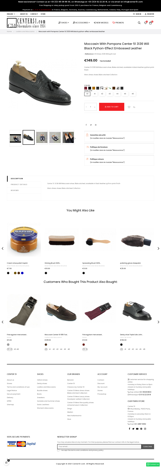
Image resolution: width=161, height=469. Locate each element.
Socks (9, 337)
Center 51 (71, 383)
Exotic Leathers (43, 404)
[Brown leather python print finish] (105, 88)
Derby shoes (42, 383)
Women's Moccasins (45, 408)
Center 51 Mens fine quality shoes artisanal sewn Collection (80, 404)
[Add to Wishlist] (129, 107)
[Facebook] (129, 428)
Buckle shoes (42, 390)
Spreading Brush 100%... (91, 263)
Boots (39, 394)
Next (74, 138)
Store (43, 14)
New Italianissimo (74, 416)
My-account (102, 387)
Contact (34, 14)
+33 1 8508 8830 (144, 392)
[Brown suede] (113, 88)
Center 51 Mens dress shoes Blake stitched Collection (78, 392)
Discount (101, 383)
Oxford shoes (42, 380)
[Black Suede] (89, 88)
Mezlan (70, 412)
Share (86, 125)
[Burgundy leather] (85, 88)
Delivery (10, 397)
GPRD (9, 401)
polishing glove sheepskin (130, 263)
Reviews (15, 190)
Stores (9, 383)
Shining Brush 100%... (53, 263)
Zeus (69, 419)
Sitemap (10, 404)
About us (24, 14)
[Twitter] (133, 428)
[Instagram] (145, 428)
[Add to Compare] (134, 107)
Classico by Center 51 (75, 387)
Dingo (69, 408)
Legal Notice (12, 390)
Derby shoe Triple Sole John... (131, 335)
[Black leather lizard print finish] (117, 88)
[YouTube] (137, 428)
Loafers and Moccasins (53, 337)
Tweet (91, 125)
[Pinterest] (141, 428)
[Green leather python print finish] (109, 88)
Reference (89, 54)
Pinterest (96, 125)
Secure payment (13, 394)
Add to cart (112, 107)
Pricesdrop (101, 394)
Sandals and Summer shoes (48, 401)
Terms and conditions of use (18, 387)
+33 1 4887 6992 (139, 424)
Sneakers (41, 397)
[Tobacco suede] (93, 88)
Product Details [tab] (19, 184)
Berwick (70, 380)
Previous (8, 138)
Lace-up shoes (125, 337)
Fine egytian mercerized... (17, 335)
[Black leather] (121, 88)
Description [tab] (17, 179)
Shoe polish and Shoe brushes (18, 266)
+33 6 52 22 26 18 (144, 395)
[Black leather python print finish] (101, 88)
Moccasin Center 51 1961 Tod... (56, 335)
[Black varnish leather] (97, 88)
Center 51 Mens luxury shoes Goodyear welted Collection (78, 398)
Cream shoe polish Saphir (17, 263)
